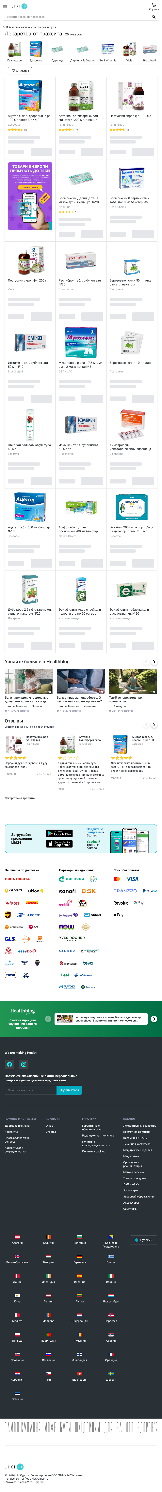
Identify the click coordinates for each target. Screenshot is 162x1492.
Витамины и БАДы (135, 1137)
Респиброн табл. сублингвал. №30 (80, 282)
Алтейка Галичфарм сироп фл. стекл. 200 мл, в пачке (78, 118)
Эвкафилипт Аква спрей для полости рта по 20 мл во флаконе (80, 612)
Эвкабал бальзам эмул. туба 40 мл (29, 447)
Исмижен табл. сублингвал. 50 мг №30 (79, 447)
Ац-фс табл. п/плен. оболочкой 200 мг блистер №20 (78, 529)
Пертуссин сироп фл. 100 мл (130, 116)
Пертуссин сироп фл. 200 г (27, 280)
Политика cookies (93, 1151)
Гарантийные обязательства (92, 1127)
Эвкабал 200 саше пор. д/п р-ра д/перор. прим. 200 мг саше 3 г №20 (131, 529)
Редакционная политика (98, 1135)
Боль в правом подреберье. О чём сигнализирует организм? (79, 699)
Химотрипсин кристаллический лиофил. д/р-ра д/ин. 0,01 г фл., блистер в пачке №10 (131, 447)
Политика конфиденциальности (96, 1143)
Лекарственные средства (139, 1125)
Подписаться (69, 1090)
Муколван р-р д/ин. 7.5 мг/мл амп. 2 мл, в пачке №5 (81, 365)
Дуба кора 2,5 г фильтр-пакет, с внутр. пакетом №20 (30, 611)
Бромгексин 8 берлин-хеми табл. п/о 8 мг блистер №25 (130, 200)
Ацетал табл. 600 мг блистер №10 (29, 529)
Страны (51, 1131)
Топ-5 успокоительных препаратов (125, 699)
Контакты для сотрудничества (15, 1149)
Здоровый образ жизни (138, 1196)
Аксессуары (131, 1202)
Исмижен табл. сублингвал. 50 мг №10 (28, 365)
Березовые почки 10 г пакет (130, 363)
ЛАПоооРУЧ (131, 1184)
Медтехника (131, 1156)
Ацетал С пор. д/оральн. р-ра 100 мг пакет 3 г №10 (29, 118)
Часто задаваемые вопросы (17, 1139)
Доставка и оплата (17, 1125)
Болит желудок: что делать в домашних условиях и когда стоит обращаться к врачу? (26, 699)
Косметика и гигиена (136, 1131)
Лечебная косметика (137, 1144)
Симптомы (130, 1208)
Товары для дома (134, 1178)
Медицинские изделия (137, 1150)
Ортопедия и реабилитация (132, 1164)
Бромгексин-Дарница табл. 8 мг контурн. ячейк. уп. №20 (80, 200)
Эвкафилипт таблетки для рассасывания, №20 (129, 611)
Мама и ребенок (133, 1172)
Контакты (11, 1131)
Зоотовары (130, 1190)
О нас (49, 1125)
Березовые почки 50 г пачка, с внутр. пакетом (131, 282)
